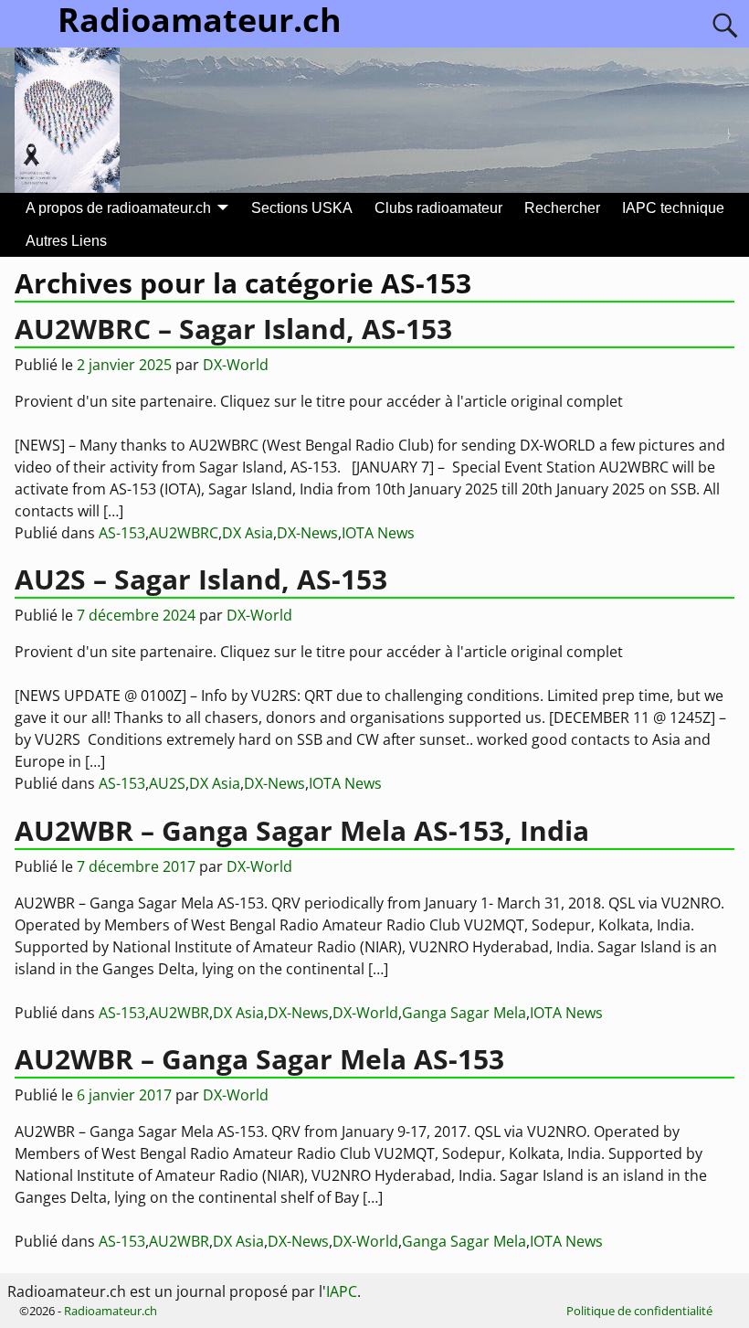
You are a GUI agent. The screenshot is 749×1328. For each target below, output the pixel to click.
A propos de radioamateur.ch (118, 208)
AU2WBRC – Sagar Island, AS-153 (233, 328)
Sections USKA (302, 208)
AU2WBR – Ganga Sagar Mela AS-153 (259, 1059)
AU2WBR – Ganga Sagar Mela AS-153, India (302, 830)
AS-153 (122, 533)
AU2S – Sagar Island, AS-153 (201, 579)
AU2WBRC (183, 533)
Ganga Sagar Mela (464, 1013)
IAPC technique (673, 208)
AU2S (167, 783)
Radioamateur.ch (110, 1310)
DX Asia (247, 533)
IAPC (341, 1291)
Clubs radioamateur (438, 208)
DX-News (307, 533)
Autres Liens (66, 241)
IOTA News (378, 533)
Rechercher (562, 208)
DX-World (365, 1013)
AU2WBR (179, 1013)
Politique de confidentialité (639, 1310)
